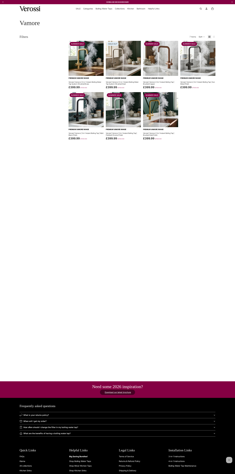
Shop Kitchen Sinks (77, 470)
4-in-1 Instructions (176, 461)
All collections (26, 466)
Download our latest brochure (118, 392)
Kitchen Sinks (26, 470)
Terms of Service (126, 456)
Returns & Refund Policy (129, 461)
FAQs (22, 456)
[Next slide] (99, 58)
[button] (202, 37)
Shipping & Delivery (127, 470)
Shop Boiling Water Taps (80, 461)
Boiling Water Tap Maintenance (182, 466)
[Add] (99, 71)
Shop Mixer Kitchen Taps (80, 466)
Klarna (22, 461)
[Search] (201, 9)
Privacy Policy (125, 466)
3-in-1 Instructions (176, 456)
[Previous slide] (73, 58)
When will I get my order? (35, 421)
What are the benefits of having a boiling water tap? (47, 433)
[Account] (206, 9)
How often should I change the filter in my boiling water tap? (50, 427)
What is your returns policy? (36, 415)
